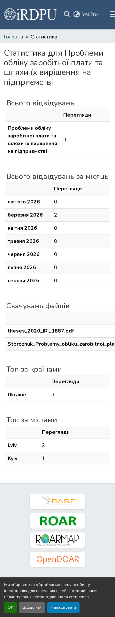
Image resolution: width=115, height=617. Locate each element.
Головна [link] (13, 36)
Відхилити (32, 607)
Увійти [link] (90, 14)
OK (10, 607)
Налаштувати (63, 607)
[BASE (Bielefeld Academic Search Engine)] (57, 501)
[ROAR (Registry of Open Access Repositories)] (57, 521)
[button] (31, 14)
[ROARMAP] (57, 540)
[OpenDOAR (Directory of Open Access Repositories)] (57, 559)
